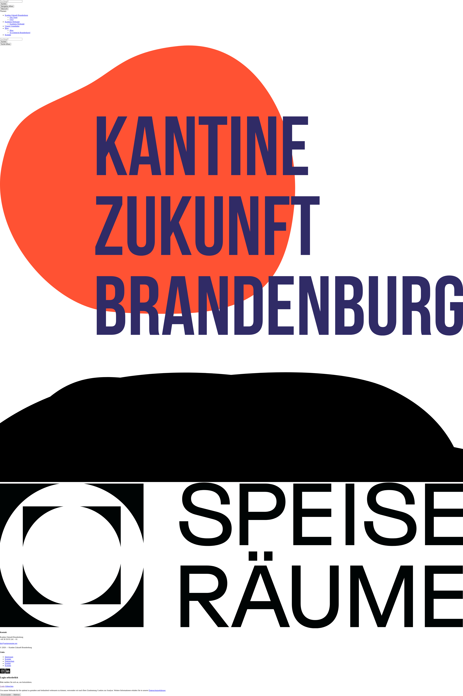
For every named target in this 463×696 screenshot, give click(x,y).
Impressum (9, 657)
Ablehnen (16, 695)
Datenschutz (9, 661)
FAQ (12, 20)
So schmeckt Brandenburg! (20, 33)
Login (2, 686)
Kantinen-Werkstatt (12, 22)
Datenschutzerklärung (157, 690)
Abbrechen (9, 686)
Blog (7, 28)
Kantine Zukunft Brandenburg (16, 15)
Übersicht (4, 9)
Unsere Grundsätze (12, 26)
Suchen (3, 4)
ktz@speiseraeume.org (8, 643)
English (8, 663)
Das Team (13, 17)
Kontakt (8, 35)
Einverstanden (6, 695)
